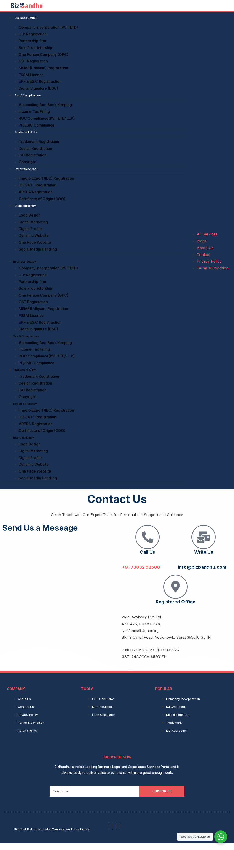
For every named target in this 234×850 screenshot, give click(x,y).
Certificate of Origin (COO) (42, 198)
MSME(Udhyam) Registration (43, 68)
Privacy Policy (209, 261)
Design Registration (35, 148)
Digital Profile (30, 228)
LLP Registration (33, 34)
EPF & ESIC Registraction (40, 81)
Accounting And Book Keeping (45, 104)
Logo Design (29, 215)
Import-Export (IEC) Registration (46, 178)
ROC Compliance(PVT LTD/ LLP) (46, 118)
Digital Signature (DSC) (38, 88)
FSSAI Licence (31, 74)
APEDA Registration (36, 192)
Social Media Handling (38, 249)
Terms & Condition (213, 268)
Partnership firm (32, 41)
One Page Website (35, 242)
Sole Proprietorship (35, 47)
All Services (207, 234)
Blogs (201, 241)
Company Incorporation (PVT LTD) (48, 27)
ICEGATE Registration (37, 185)
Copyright (27, 162)
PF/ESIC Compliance (36, 125)
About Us (205, 247)
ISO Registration (32, 155)
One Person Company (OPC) (43, 54)
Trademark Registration (39, 141)
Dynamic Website (34, 235)
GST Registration (33, 61)
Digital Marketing (33, 222)
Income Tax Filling (34, 111)
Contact (203, 254)
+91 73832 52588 (141, 567)
